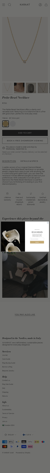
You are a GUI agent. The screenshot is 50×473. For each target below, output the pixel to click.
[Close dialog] (48, 223)
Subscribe (37, 242)
